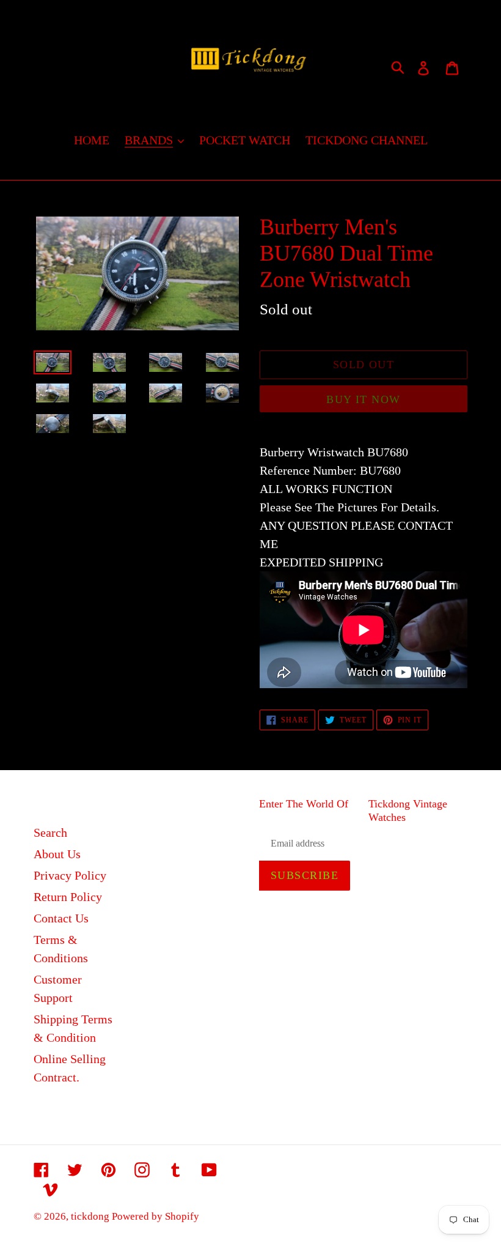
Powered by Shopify (155, 1216)
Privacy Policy (70, 875)
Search (50, 832)
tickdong (91, 1216)
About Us (57, 854)
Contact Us (61, 918)
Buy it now (363, 399)
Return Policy (68, 896)
